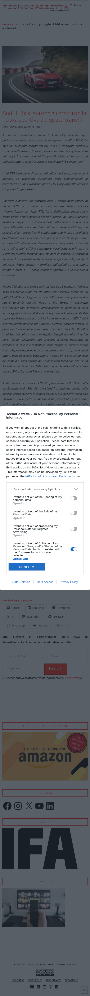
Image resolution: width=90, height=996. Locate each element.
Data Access (45, 582)
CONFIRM (27, 567)
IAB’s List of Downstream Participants (50, 476)
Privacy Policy (69, 582)
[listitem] (45, 489)
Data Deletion (21, 582)
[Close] (82, 414)
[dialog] (45, 498)
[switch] (74, 498)
